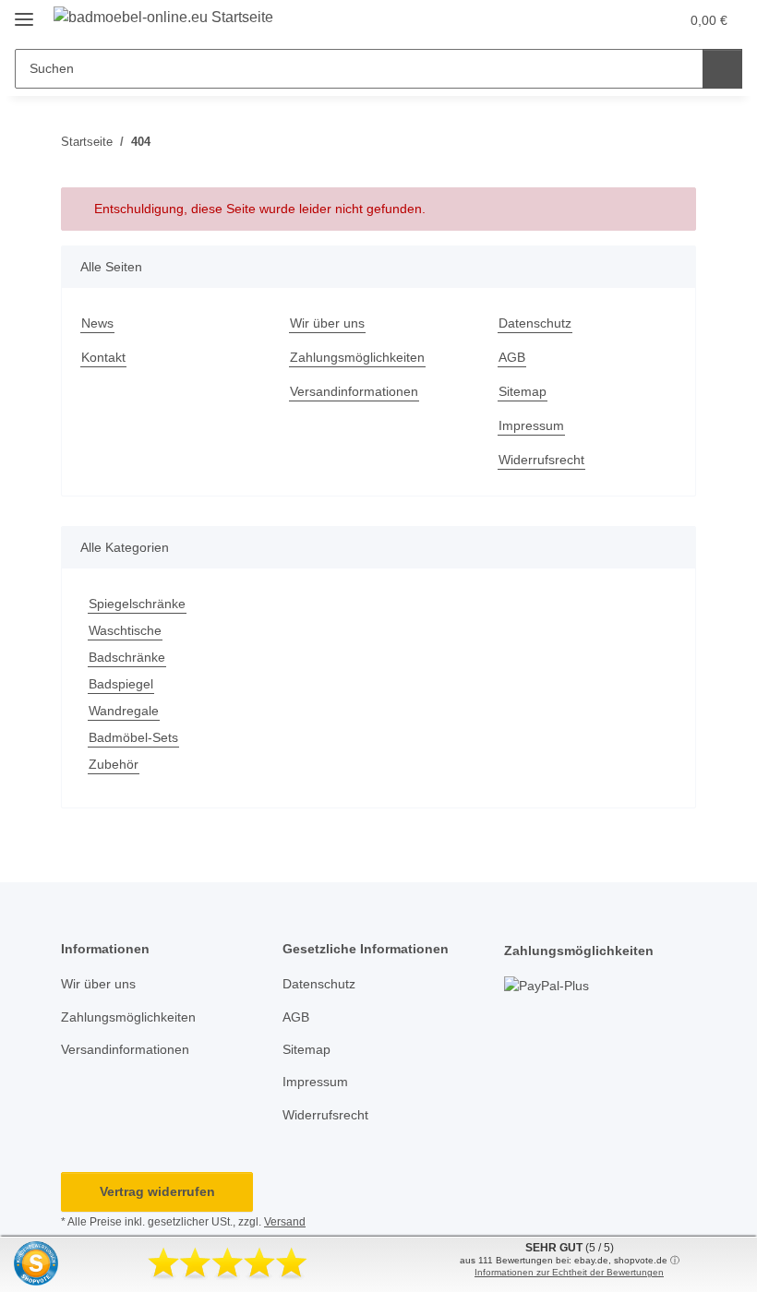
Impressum (531, 425)
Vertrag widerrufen (157, 1191)
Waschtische (125, 630)
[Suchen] (722, 69)
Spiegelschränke (137, 603)
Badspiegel (121, 683)
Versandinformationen (354, 391)
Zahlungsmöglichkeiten (357, 357)
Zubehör (113, 764)
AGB (512, 357)
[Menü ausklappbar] (24, 11)
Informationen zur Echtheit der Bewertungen (569, 1272)
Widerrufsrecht (541, 459)
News (97, 323)
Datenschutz (535, 323)
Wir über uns (327, 323)
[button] (591, 20)
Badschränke (127, 657)
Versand (285, 1221)
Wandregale (124, 710)
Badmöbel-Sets (133, 737)
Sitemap (523, 391)
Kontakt (103, 357)
